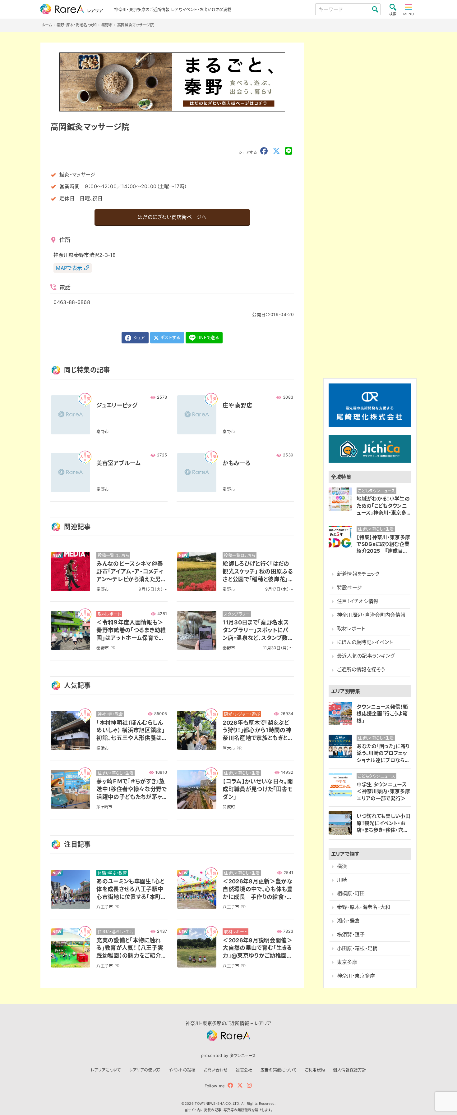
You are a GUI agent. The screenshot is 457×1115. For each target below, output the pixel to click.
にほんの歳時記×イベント (365, 642)
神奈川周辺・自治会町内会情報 (371, 615)
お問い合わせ (216, 1069)
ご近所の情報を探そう (361, 670)
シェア (138, 337)
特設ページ (349, 588)
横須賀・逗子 (351, 934)
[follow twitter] (240, 1085)
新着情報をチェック (358, 574)
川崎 (342, 880)
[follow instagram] (249, 1085)
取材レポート (351, 629)
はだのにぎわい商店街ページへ (171, 217)
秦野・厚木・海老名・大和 (363, 907)
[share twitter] (276, 151)
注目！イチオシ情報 (358, 601)
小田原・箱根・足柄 (357, 948)
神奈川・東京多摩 (356, 976)
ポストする (170, 337)
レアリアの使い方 (144, 1069)
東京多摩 (347, 962)
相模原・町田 (351, 893)
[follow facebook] (230, 1085)
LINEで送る (207, 337)
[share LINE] (288, 151)
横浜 (342, 866)
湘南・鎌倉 (348, 921)
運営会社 (244, 1069)
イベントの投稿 (181, 1069)
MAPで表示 (69, 268)
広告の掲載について (279, 1069)
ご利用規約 (315, 1069)
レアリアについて (106, 1069)
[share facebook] (264, 151)
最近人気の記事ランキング (366, 656)
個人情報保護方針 (349, 1069)
